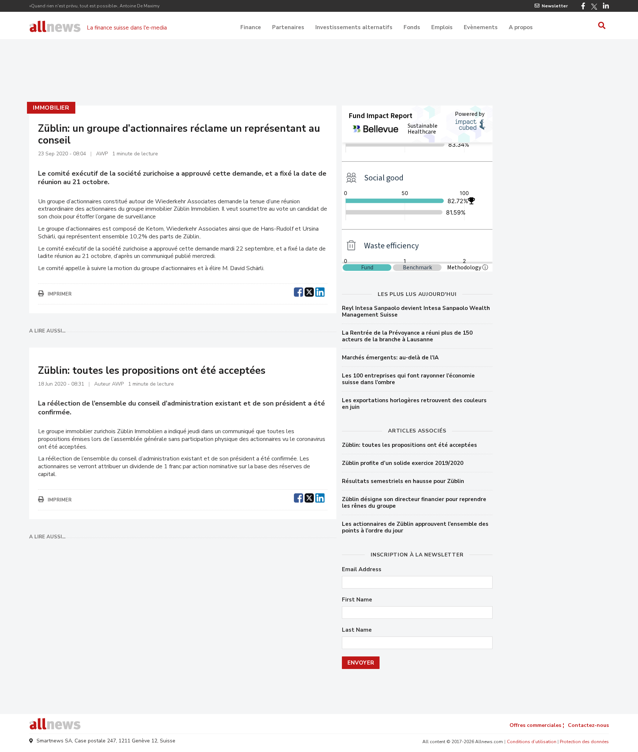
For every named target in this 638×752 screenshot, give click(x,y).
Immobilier (51, 108)
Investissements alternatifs (353, 27)
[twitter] (309, 291)
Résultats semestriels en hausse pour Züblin (403, 481)
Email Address (361, 569)
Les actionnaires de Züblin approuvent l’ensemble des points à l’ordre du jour (415, 527)
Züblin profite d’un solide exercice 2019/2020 (402, 463)
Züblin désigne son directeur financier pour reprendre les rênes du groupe (414, 502)
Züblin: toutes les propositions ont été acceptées (409, 445)
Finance (250, 27)
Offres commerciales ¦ (537, 725)
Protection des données (584, 742)
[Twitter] (594, 7)
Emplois (442, 27)
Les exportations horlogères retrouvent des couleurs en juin (414, 403)
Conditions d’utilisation (531, 742)
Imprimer (60, 294)
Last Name (357, 630)
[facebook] (298, 291)
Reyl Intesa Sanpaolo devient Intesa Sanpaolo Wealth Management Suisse (416, 311)
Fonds (412, 27)
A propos (521, 27)
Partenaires (288, 27)
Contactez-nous (588, 725)
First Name (357, 599)
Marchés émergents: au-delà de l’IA (390, 357)
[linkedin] (320, 291)
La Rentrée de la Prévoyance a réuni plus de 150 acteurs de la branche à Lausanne (407, 336)
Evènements (481, 27)
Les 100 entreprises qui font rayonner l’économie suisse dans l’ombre (408, 379)
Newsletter (555, 6)
